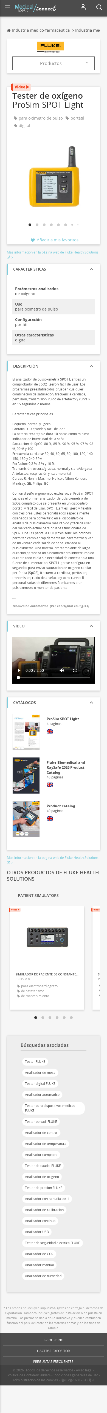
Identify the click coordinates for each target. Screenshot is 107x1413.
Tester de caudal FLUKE (43, 1165)
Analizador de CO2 (39, 1254)
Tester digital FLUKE (40, 1083)
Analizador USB (37, 1231)
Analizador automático (42, 1094)
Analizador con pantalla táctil (47, 1198)
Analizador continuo (40, 1220)
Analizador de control (41, 1132)
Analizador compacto (41, 1154)
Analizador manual (39, 1265)
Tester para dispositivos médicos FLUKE (50, 1108)
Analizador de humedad (43, 1276)
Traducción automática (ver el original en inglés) (50, 606)
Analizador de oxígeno (42, 1176)
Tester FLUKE (35, 1061)
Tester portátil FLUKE (41, 1121)
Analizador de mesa (40, 1072)
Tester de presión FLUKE (43, 1187)
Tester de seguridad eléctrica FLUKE (52, 1243)
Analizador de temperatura (45, 1143)
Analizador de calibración (44, 1209)
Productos (51, 63)
